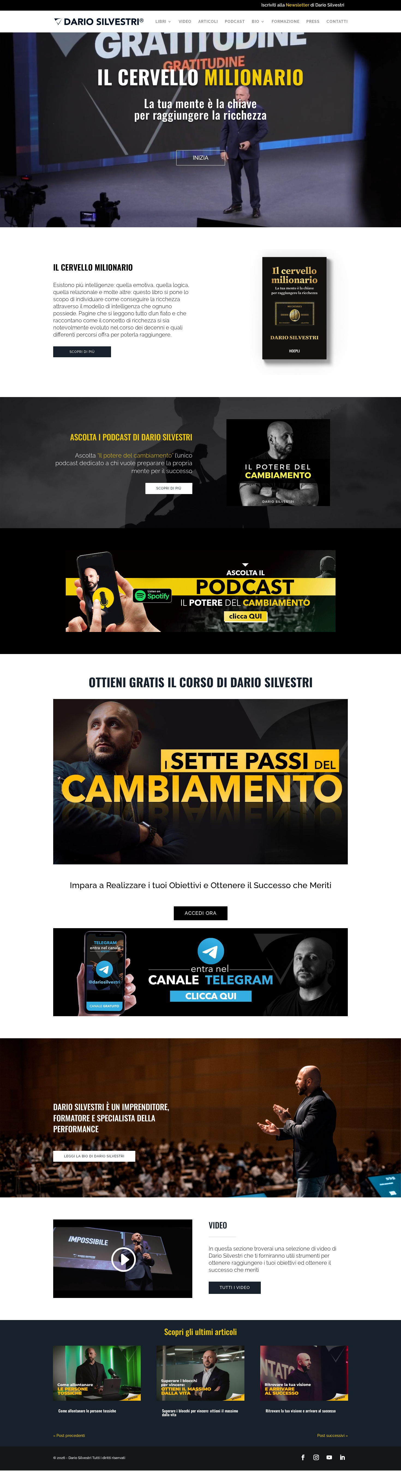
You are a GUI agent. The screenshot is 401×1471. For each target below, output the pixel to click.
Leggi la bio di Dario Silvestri (94, 1156)
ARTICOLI (208, 22)
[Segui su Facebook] (303, 1457)
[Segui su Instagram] (316, 1457)
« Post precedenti (69, 1435)
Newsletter (297, 5)
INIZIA (200, 158)
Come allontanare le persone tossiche (87, 1411)
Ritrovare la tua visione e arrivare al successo (301, 1411)
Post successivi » (332, 1435)
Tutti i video (235, 1287)
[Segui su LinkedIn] (342, 1457)
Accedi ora (201, 913)
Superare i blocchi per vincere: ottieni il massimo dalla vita (200, 1412)
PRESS (313, 22)
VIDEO (185, 22)
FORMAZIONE (286, 22)
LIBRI (160, 22)
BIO (255, 22)
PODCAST (235, 22)
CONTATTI (337, 22)
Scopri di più (82, 352)
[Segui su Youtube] (329, 1457)
